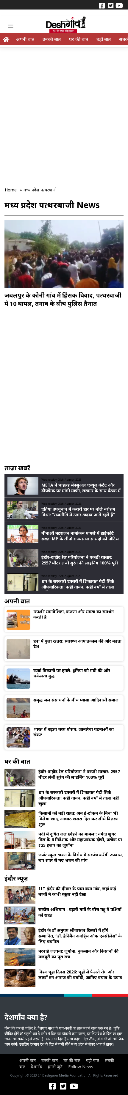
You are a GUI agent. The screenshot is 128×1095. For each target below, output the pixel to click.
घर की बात (78, 39)
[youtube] (119, 5)
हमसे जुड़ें (55, 1066)
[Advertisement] (64, 113)
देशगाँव (36, 1066)
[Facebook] (102, 5)
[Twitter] (110, 5)
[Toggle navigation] (10, 26)
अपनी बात (25, 39)
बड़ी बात (103, 39)
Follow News (80, 1066)
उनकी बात (52, 39)
